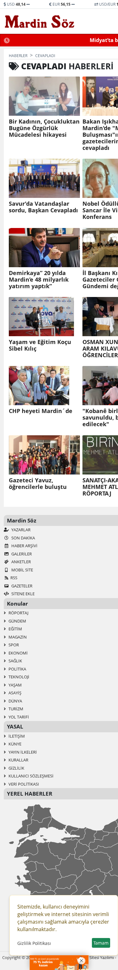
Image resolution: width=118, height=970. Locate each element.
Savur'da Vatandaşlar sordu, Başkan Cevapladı (43, 207)
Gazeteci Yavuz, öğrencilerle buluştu (38, 483)
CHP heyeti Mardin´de (40, 411)
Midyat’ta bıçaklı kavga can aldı (64, 40)
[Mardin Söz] (40, 21)
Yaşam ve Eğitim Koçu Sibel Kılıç (40, 345)
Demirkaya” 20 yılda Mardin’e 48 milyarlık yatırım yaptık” (39, 279)
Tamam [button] (101, 943)
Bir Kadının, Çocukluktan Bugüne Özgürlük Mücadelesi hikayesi (44, 128)
